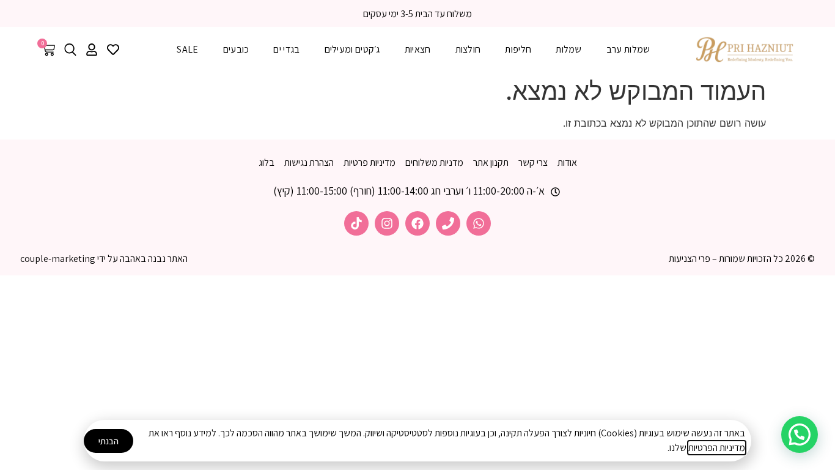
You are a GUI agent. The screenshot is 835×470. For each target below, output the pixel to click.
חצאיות (418, 49)
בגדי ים (286, 49)
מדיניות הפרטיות (716, 447)
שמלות (569, 49)
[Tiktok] (356, 223)
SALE (187, 49)
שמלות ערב (628, 49)
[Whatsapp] (478, 223)
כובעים (236, 49)
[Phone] (448, 223)
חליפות (518, 49)
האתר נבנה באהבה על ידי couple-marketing (104, 258)
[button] (799, 434)
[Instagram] (387, 223)
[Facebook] (417, 223)
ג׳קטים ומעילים (352, 49)
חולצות (468, 49)
